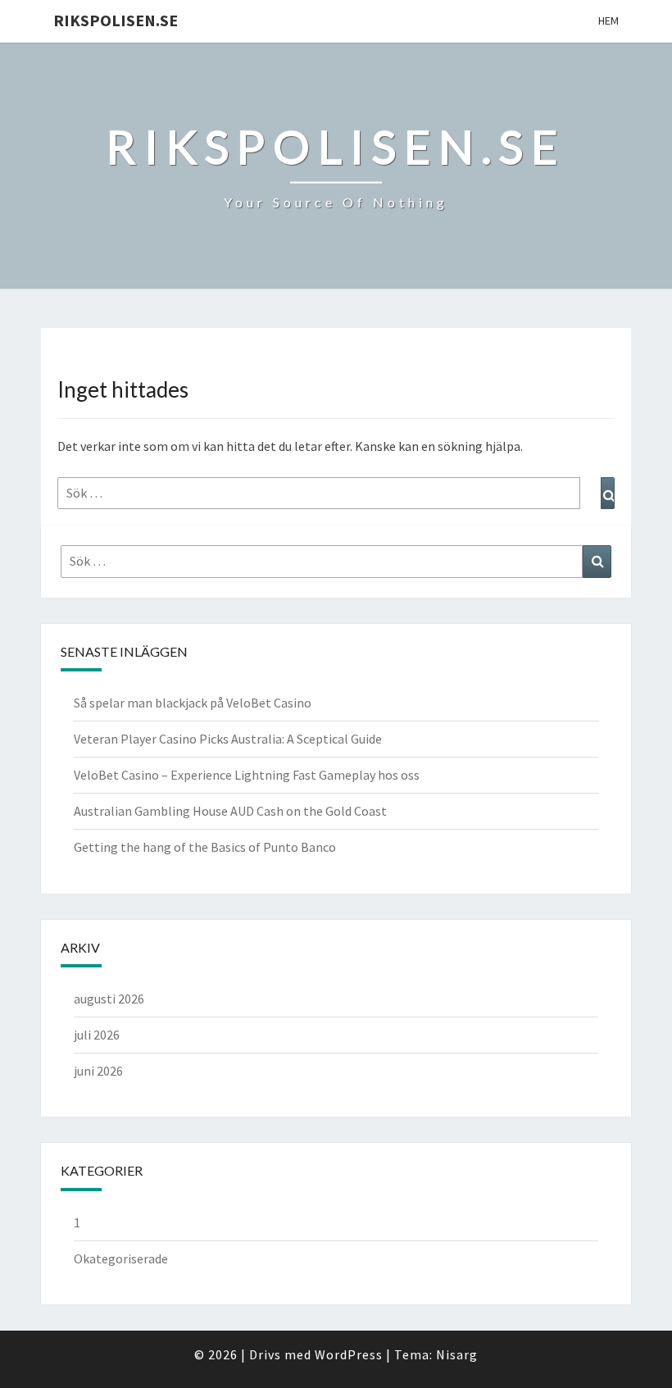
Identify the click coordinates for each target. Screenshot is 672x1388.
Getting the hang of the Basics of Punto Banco (205, 847)
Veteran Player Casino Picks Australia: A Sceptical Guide (228, 738)
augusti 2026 (109, 998)
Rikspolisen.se (115, 20)
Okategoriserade (121, 1258)
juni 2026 (98, 1071)
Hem (608, 20)
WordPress (349, 1354)
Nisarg (457, 1354)
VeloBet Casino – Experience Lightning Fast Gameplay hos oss (247, 775)
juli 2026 (97, 1034)
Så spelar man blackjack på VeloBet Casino (192, 702)
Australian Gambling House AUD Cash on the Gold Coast (230, 811)
